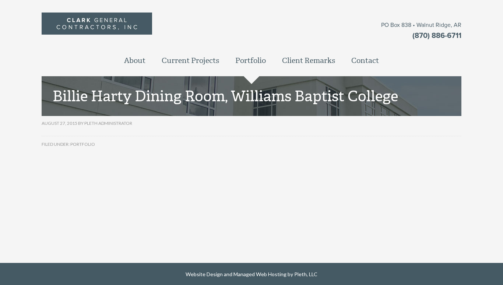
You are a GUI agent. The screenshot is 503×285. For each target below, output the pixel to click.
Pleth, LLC (305, 274)
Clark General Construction (149, 32)
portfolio (82, 144)
